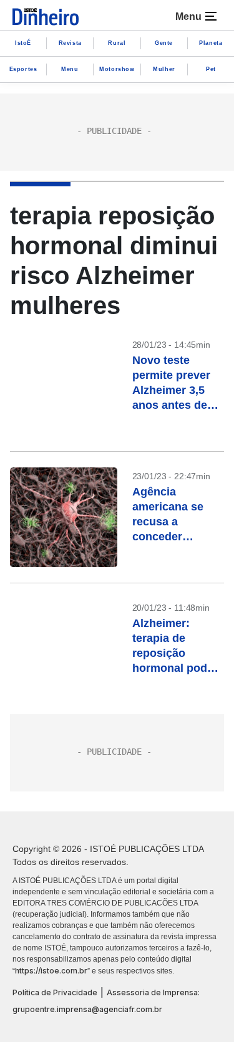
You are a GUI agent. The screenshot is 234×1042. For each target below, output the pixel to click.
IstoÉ (23, 43)
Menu (69, 69)
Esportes (23, 69)
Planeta (210, 43)
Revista (70, 43)
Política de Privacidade (54, 992)
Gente (164, 43)
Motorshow (116, 69)
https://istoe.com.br (51, 970)
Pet (211, 69)
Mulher (164, 69)
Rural (116, 43)
